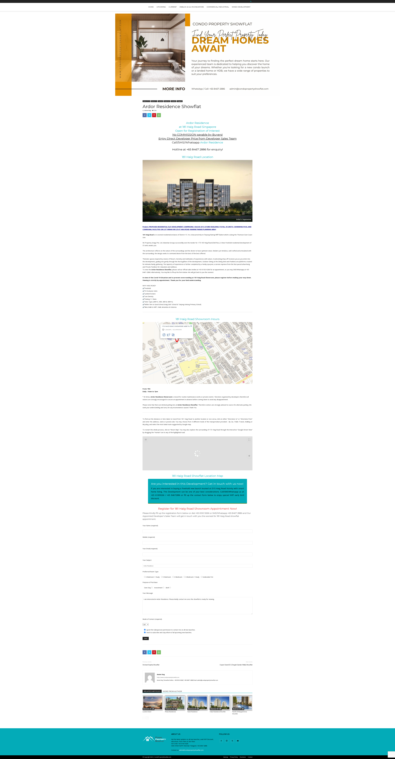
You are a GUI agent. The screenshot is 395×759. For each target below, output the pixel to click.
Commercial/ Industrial (218, 7)
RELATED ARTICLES (152, 691)
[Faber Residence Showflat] (220, 703)
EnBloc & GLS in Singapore (192, 7)
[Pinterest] (154, 115)
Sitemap (225, 757)
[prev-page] (144, 718)
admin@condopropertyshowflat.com (191, 750)
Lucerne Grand (147, 712)
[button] (250, 1)
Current (173, 7)
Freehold (160, 101)
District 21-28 (148, 709)
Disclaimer (243, 757)
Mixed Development (241, 7)
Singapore (179, 101)
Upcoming (161, 7)
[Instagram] (227, 741)
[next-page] (147, 718)
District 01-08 (193, 709)
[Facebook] (145, 115)
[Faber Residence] (197, 703)
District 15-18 (146, 101)
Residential (167, 101)
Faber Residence (192, 712)
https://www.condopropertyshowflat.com (168, 677)
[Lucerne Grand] (153, 703)
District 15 (154, 101)
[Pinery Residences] (175, 703)
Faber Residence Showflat (217, 712)
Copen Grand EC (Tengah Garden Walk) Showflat (236, 665)
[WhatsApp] (159, 115)
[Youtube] (238, 741)
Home (151, 7)
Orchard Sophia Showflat (151, 665)
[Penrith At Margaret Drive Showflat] (242, 703)
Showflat (173, 101)
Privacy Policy (234, 757)
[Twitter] (149, 115)
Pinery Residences (170, 712)
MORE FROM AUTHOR (172, 691)
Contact (250, 757)
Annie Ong (147, 110)
